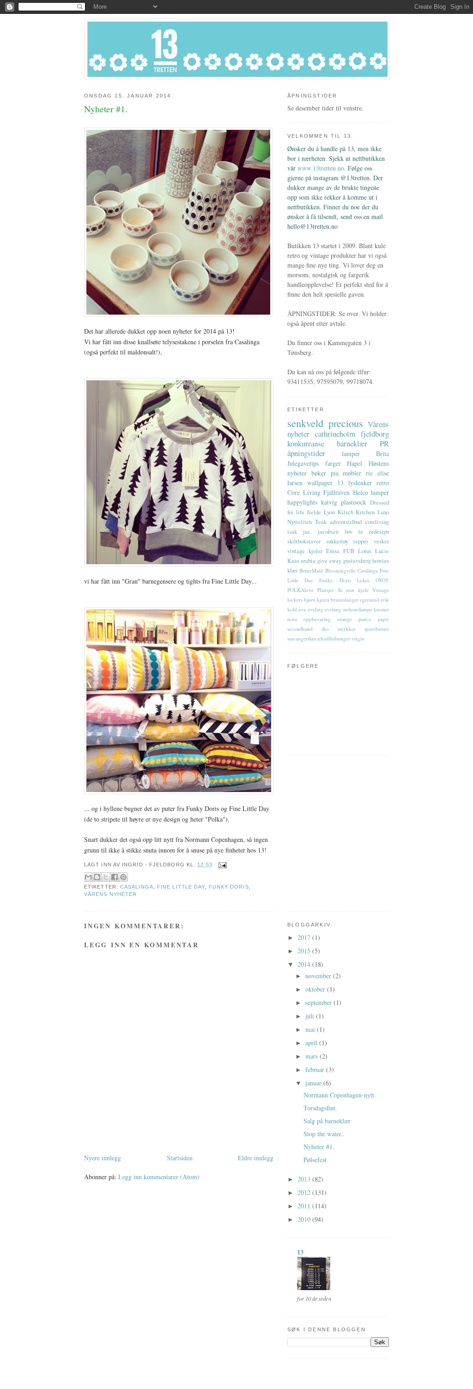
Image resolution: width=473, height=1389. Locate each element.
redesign (379, 532)
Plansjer (325, 589)
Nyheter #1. (318, 1146)
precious (345, 423)
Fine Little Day (181, 886)
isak (292, 532)
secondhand (300, 628)
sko (325, 628)
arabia (308, 561)
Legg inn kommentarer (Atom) (159, 1176)
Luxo (383, 512)
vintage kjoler (304, 551)
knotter (381, 609)
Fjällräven (336, 492)
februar (315, 1069)
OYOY (382, 580)
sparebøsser (376, 628)
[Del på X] (105, 877)
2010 (304, 1219)
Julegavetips (303, 463)
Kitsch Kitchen (356, 512)
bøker (318, 473)
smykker (346, 628)
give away (329, 561)
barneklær (352, 443)
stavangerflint (301, 638)
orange (344, 618)
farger (333, 463)
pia (335, 473)
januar (314, 1082)
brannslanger (344, 599)
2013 (304, 1179)
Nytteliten (299, 522)
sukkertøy (337, 541)
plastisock (353, 502)
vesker (381, 541)
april (312, 1042)
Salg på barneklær (327, 1120)
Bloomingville (340, 570)
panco (364, 618)
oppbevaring (317, 618)
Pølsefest (315, 1159)
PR (384, 443)
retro (382, 482)
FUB (348, 551)
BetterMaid (311, 570)
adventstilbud (346, 522)
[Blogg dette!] (97, 877)
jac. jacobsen (321, 532)
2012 (304, 1192)
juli (310, 1015)
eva (302, 609)
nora (292, 618)
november (319, 975)
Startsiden (180, 1157)
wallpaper (320, 482)
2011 (304, 1205)
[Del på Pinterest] (123, 877)
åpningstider (306, 453)
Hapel (354, 463)
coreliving (377, 522)
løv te (354, 532)
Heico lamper (371, 492)
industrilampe (357, 609)
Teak (321, 522)
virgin (358, 638)
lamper (351, 453)
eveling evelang (324, 609)
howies (380, 561)
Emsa (333, 551)
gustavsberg (357, 561)
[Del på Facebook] (114, 877)
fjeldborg (375, 433)
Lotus (364, 551)
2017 (304, 937)
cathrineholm (335, 433)
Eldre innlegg (255, 1157)
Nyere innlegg (102, 1157)
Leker (363, 580)
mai (311, 1029)
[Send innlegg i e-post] (221, 864)
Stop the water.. (324, 1133)
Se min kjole (353, 589)
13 (340, 482)
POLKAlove (300, 589)
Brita (382, 453)
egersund (369, 599)
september (319, 1002)
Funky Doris (229, 886)
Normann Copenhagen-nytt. (339, 1094)
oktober (316, 989)
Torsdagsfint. (320, 1107)
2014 (304, 964)
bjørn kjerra (316, 599)
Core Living (304, 492)
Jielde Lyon (321, 512)
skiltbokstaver (304, 541)
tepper (360, 541)
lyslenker (360, 482)
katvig (329, 502)
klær (292, 570)
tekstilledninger (333, 638)
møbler (352, 473)
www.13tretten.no (320, 168)
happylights (302, 502)
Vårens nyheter (110, 894)
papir (383, 618)
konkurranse (305, 443)
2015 (304, 950)
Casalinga (136, 886)
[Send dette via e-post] (88, 877)
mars (312, 1056)
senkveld (305, 423)
